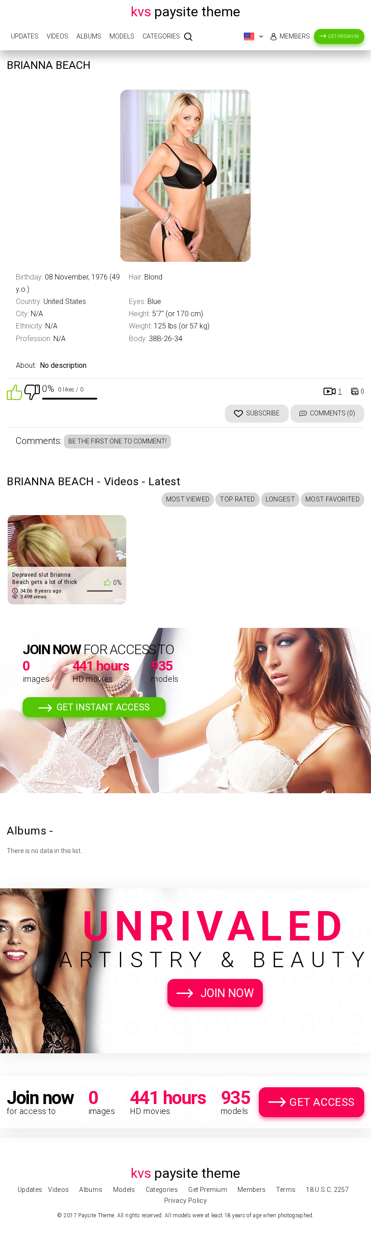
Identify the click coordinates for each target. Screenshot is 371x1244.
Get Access (322, 1102)
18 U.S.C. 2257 (327, 1189)
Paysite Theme (185, 11)
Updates (24, 36)
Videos (57, 36)
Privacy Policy (185, 1200)
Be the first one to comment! (117, 441)
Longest (280, 499)
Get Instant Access (103, 707)
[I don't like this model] (32, 391)
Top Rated (237, 499)
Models (121, 36)
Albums (88, 36)
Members (295, 36)
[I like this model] (14, 391)
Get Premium (343, 36)
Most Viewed (188, 499)
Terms (285, 1189)
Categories (161, 36)
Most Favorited (332, 499)
